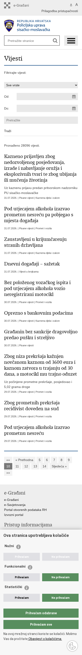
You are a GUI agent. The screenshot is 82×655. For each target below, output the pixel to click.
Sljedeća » (59, 466)
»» (8, 472)
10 (8, 466)
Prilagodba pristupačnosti (59, 11)
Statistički (13, 587)
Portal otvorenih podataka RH (25, 510)
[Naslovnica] (41, 26)
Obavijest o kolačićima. (45, 639)
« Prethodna (24, 460)
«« (8, 460)
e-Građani (11, 500)
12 (26, 466)
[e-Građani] (23, 5)
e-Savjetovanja (15, 505)
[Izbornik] (71, 41)
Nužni (9, 546)
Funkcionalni (15, 566)
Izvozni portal (13, 515)
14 (44, 466)
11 (17, 466)
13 (35, 466)
